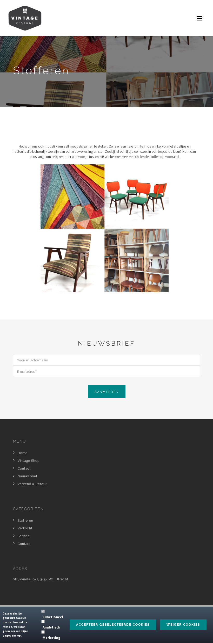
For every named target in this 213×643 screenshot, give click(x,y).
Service (24, 536)
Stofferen (25, 520)
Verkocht (25, 528)
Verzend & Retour (32, 484)
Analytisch (51, 627)
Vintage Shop (28, 461)
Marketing (52, 637)
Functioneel (53, 617)
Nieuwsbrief (27, 476)
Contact (24, 468)
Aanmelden (107, 392)
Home (23, 453)
